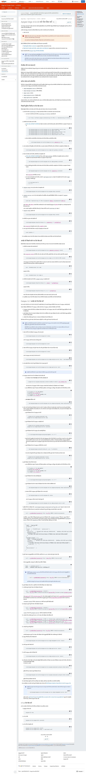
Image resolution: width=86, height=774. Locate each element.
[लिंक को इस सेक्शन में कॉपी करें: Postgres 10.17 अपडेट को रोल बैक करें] (45, 301)
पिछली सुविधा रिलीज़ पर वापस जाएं (30, 46)
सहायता (48, 8)
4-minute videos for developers (69, 757)
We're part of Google (22, 755)
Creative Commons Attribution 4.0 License (45, 744)
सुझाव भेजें (69, 22)
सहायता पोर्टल (43, 761)
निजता (19, 771)
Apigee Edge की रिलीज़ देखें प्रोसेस (37, 50)
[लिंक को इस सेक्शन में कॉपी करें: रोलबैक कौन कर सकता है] (36, 65)
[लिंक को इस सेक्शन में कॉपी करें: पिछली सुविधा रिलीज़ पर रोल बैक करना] (44, 106)
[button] (7, 79)
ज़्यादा (53, 1)
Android (34, 766)
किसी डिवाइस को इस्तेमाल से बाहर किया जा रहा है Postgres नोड (58, 683)
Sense (47, 1)
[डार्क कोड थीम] (69, 116)
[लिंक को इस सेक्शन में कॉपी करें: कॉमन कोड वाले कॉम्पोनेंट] (36, 81)
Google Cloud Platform (54, 766)
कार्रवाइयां (23, 8)
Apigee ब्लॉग (65, 759)
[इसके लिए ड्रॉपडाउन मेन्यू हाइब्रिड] (33, 1)
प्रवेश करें (83, 1)
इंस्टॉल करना (10, 8)
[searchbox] (8, 12)
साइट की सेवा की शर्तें (25, 771)
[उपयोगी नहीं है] (71, 19)
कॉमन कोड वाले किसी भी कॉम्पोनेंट (32, 124)
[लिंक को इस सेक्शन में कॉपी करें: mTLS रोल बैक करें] (33, 703)
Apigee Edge (13, 1)
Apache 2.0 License (65, 744)
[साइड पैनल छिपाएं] (15, 771)
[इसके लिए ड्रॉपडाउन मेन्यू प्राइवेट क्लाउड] (25, 1)
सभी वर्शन (3, 8)
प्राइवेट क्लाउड (21, 1)
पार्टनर (19, 759)
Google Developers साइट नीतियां (33, 745)
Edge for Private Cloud (8, 5)
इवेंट (19, 757)
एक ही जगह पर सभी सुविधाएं (36, 54)
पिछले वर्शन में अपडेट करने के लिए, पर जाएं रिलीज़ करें (35, 48)
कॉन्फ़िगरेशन (17, 8)
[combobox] (64, 1)
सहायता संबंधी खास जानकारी (45, 757)
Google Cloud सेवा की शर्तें (34, 771)
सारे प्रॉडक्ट (63, 766)
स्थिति (42, 759)
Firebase (45, 766)
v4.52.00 (18, 5)
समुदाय (42, 755)
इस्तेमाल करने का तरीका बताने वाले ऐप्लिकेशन (36, 8)
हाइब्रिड (30, 1)
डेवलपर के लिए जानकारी (67, 755)
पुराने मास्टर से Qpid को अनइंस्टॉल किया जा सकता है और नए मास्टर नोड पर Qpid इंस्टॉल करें (46, 697)
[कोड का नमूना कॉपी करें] (71, 116)
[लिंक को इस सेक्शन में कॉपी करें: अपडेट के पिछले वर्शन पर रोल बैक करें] (43, 240)
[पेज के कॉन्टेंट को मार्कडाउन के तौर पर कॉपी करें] (54, 22)
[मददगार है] (69, 19)
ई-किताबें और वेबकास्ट (22, 761)
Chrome (39, 766)
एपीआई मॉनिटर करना (39, 1)
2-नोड (44, 54)
